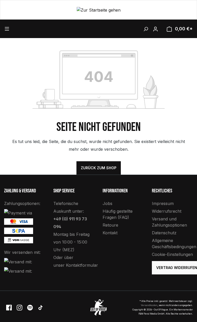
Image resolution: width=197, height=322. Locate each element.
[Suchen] (146, 29)
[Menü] (27, 28)
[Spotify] (30, 307)
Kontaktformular (82, 265)
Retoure (110, 225)
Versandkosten (149, 305)
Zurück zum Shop (98, 168)
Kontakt (110, 232)
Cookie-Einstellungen (172, 254)
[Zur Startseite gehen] (98, 9)
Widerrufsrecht (166, 211)
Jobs (107, 203)
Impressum (163, 203)
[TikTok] (40, 307)
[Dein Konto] (155, 29)
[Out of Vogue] (98, 307)
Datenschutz (164, 232)
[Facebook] (9, 307)
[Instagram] (20, 307)
